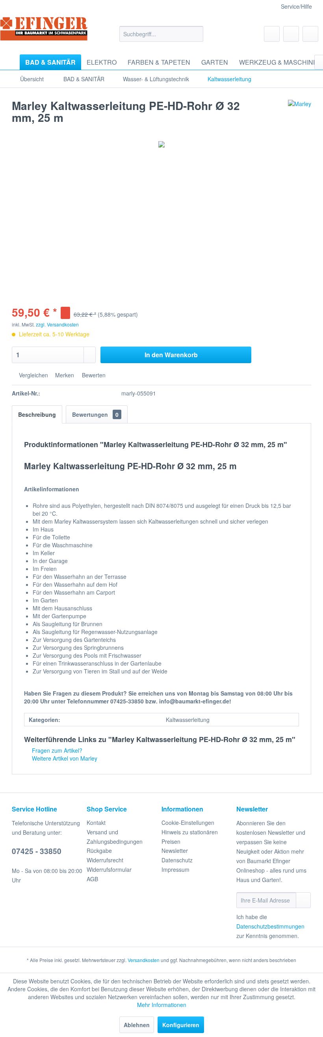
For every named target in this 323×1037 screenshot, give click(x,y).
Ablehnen (137, 1025)
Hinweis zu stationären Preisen (190, 836)
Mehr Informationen (161, 1005)
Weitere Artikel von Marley (63, 758)
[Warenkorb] (310, 34)
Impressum (175, 869)
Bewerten (93, 375)
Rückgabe (99, 850)
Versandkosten (144, 960)
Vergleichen (32, 375)
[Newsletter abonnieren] (303, 900)
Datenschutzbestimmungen (270, 926)
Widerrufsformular (109, 869)
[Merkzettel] (272, 34)
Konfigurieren (180, 1025)
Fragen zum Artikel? (56, 750)
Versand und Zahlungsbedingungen (115, 836)
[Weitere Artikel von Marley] (299, 113)
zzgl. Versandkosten (57, 324)
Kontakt (96, 822)
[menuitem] (161, 34)
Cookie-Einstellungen (188, 822)
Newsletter (175, 850)
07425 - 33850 (36, 851)
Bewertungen (95, 414)
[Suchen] (196, 34)
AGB (92, 879)
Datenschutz (177, 860)
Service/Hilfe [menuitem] (296, 6)
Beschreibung (37, 414)
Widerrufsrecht (105, 860)
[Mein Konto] (291, 34)
